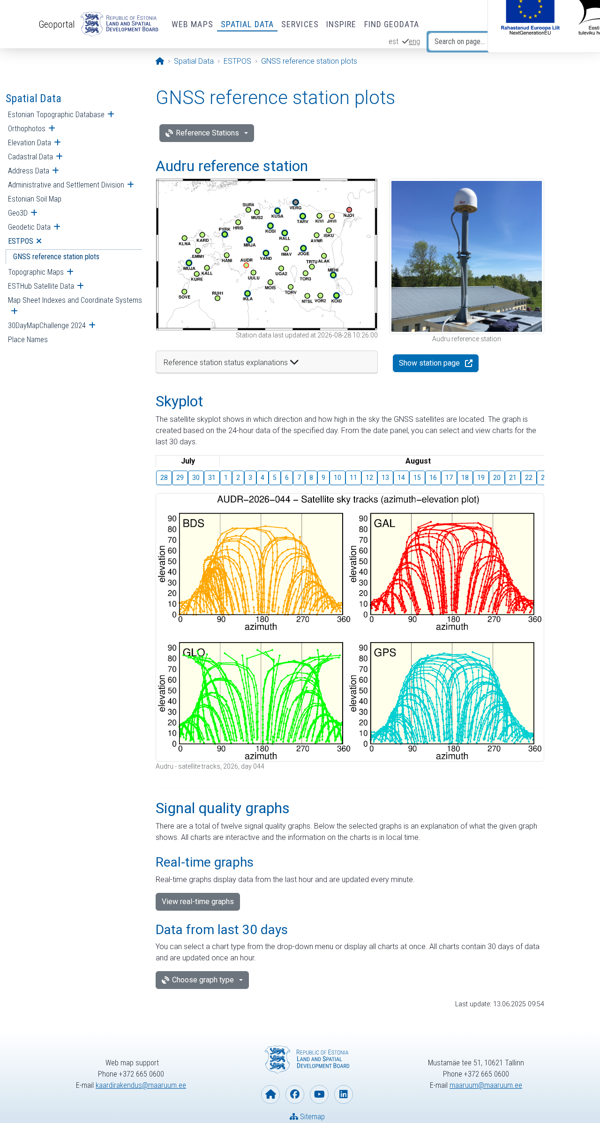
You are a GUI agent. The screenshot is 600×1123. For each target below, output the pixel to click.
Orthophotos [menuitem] (26, 128)
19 (481, 477)
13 (385, 477)
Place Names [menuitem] (28, 339)
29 (180, 477)
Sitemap (311, 1116)
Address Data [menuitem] (28, 170)
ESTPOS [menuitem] (20, 241)
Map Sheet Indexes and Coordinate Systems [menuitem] (75, 300)
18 (465, 477)
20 (497, 477)
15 (417, 477)
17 (449, 477)
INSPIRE (341, 24)
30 (196, 477)
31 (212, 477)
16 (433, 477)
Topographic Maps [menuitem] (36, 272)
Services (300, 24)
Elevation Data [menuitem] (29, 142)
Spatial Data (247, 24)
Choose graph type (203, 979)
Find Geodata (391, 24)
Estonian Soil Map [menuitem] (34, 199)
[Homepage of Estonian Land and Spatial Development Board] (270, 1094)
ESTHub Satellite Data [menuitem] (41, 286)
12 (369, 477)
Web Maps (192, 24)
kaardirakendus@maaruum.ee (141, 1085)
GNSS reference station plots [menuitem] (56, 256)
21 (513, 477)
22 (528, 477)
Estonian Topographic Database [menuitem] (56, 114)
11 (353, 477)
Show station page (429, 363)
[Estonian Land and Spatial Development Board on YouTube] (319, 1094)
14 (401, 477)
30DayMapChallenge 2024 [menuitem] (47, 325)
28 (164, 477)
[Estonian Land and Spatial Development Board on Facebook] (294, 1094)
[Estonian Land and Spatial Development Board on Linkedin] (343, 1094)
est (393, 41)
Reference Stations (207, 132)
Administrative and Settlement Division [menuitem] (66, 184)
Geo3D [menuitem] (18, 213)
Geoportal (56, 24)
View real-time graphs (198, 901)
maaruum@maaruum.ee (486, 1085)
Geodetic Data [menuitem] (29, 227)
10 (337, 477)
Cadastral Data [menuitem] (30, 156)
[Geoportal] (117, 24)
